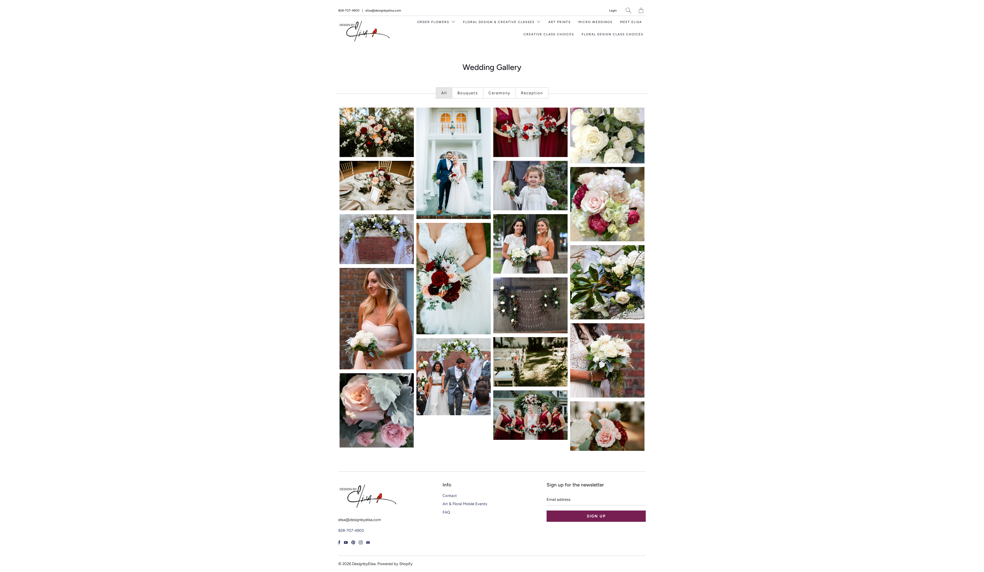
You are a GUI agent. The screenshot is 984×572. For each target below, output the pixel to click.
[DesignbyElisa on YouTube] (346, 542)
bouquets (467, 93)
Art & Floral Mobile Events (465, 504)
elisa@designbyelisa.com (383, 10)
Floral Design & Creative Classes (499, 22)
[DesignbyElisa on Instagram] (361, 542)
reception (532, 93)
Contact (450, 495)
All (444, 93)
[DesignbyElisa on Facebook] (339, 542)
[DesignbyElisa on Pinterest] (353, 542)
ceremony (499, 93)
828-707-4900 (349, 10)
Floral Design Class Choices (612, 34)
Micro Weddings (595, 22)
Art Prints (559, 22)
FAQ (446, 512)
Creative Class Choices (549, 34)
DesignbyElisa (364, 563)
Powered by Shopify (395, 563)
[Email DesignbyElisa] (368, 542)
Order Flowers (433, 22)
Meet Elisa (631, 22)
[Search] (628, 10)
